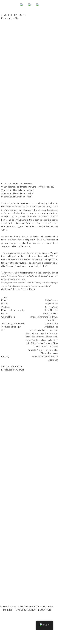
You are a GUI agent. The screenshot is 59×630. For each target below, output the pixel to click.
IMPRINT (7, 609)
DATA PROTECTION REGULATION (33, 609)
